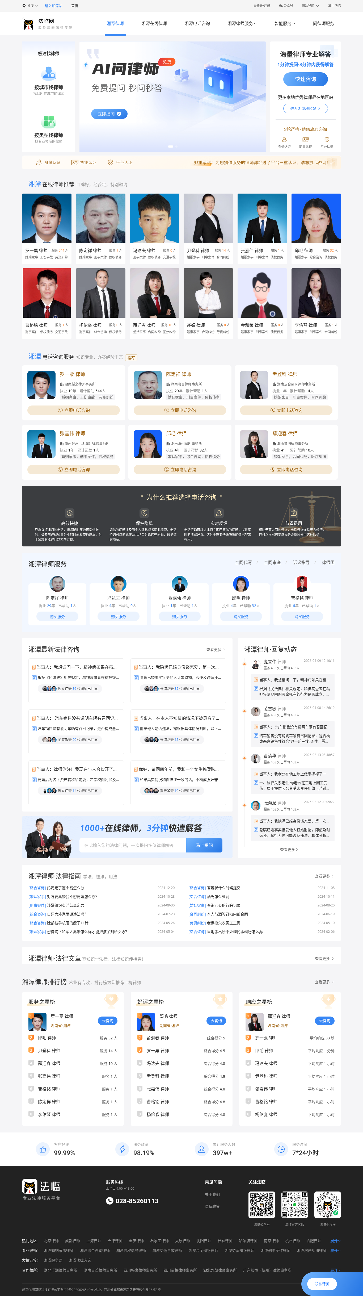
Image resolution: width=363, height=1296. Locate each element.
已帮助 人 (289, 668)
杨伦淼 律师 (90, 325)
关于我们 (212, 1194)
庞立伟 (270, 661)
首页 (74, 5)
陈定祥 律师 (90, 250)
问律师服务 (323, 23)
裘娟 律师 (196, 325)
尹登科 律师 (198, 250)
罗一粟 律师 (36, 250)
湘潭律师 (115, 23)
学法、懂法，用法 (100, 877)
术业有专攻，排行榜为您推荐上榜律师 (105, 982)
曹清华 (270, 756)
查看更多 (214, 649)
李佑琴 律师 (306, 325)
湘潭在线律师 (154, 23)
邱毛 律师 (304, 250)
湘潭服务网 (53, 1260)
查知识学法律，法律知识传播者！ (113, 959)
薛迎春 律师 (144, 325)
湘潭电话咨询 (197, 23)
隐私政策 (212, 1206)
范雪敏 (270, 709)
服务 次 (272, 668)
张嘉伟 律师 (252, 250)
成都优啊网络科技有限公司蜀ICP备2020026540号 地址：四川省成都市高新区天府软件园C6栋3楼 (91, 1289)
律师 (275, 661)
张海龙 (270, 803)
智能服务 (285, 23)
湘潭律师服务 (242, 23)
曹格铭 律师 (36, 325)
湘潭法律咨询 (80, 1260)
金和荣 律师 (252, 325)
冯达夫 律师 (144, 250)
